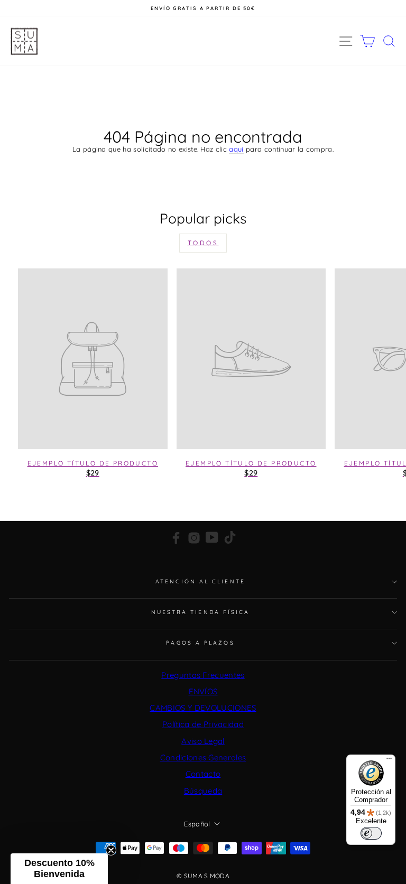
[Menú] (389, 761)
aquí (236, 149)
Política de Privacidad (203, 724)
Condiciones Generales (203, 757)
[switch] (371, 833)
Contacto (203, 774)
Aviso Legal (203, 741)
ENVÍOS (203, 691)
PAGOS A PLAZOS (200, 642)
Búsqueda (203, 791)
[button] (59, 868)
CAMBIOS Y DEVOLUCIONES (203, 708)
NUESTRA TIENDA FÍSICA (200, 612)
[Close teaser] (111, 850)
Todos (203, 243)
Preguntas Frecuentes (202, 675)
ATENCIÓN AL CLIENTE (200, 581)
